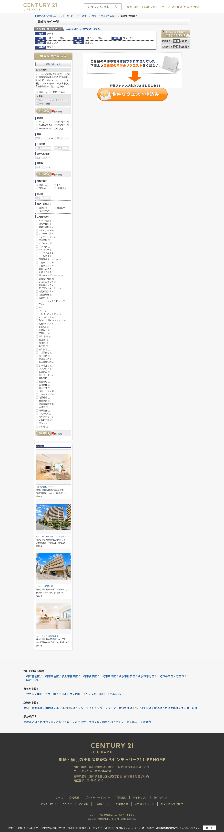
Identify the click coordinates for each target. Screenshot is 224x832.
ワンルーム (44, 122)
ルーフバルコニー (49, 253)
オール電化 (45, 256)
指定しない (44, 92)
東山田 (52, 694)
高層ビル (44, 372)
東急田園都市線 (33, 708)
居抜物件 (44, 384)
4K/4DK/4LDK (45, 128)
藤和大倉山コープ (45, 487)
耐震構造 (44, 401)
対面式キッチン (47, 285)
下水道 (43, 426)
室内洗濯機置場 (47, 404)
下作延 (111, 694)
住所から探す (132, 7)
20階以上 (44, 333)
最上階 (43, 340)
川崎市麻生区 (50, 676)
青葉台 (147, 722)
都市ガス (44, 423)
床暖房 (43, 298)
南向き (43, 343)
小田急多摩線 (143, 708)
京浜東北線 (172, 708)
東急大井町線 (189, 708)
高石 (121, 694)
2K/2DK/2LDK (45, 125)
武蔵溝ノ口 (30, 722)
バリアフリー (46, 417)
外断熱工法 (45, 420)
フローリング (46, 394)
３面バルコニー (47, 265)
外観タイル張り (47, 272)
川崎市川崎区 (31, 680)
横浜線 (158, 708)
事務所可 (44, 378)
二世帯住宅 (45, 352)
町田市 (180, 676)
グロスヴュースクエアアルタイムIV (53, 536)
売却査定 (67, 804)
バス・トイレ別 (47, 391)
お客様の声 (122, 804)
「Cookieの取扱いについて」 (167, 828)
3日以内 (42, 188)
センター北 (123, 722)
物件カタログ (161, 797)
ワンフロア (45, 368)
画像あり (43, 208)
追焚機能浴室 (46, 291)
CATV (43, 310)
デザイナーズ (46, 230)
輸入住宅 (44, 349)
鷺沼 (69, 722)
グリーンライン (106, 708)
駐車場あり (45, 365)
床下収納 (44, 356)
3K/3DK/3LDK (63, 125)
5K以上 (59, 128)
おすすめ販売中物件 (172, 804)
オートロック (46, 317)
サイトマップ (140, 797)
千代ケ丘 (28, 694)
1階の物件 (45, 336)
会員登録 (83, 804)
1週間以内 (61, 188)
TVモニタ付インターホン (52, 320)
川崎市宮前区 (31, 676)
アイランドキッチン (50, 288)
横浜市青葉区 (69, 676)
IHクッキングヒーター (51, 275)
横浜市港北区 (146, 676)
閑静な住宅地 (46, 227)
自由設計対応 (46, 362)
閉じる (209, 828)
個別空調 (44, 388)
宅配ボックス (46, 323)
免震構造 (44, 397)
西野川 (79, 694)
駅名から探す (149, 7)
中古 (63, 92)
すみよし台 (65, 694)
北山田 (136, 722)
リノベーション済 (49, 237)
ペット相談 (45, 220)
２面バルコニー (47, 262)
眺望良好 (44, 240)
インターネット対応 (50, 314)
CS (41, 304)
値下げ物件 (45, 103)
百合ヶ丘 (94, 722)
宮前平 (60, 722)
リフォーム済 (46, 233)
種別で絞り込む (53, 64)
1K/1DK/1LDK (63, 122)
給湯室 (43, 407)
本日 (58, 185)
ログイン (164, 7)
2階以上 (44, 327)
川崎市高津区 (108, 676)
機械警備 (44, 410)
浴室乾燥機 (45, 294)
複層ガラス (45, 359)
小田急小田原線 (65, 708)
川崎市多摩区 (89, 676)
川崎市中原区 (165, 676)
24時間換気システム (50, 259)
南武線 (49, 708)
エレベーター (46, 375)
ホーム (59, 797)
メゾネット (45, 243)
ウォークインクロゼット (52, 301)
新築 (55, 92)
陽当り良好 (45, 224)
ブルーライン (86, 708)
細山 (102, 694)
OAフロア (45, 413)
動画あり (61, 208)
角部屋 (43, 346)
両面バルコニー (47, 269)
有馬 (94, 694)
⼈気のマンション (144, 804)
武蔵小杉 (107, 722)
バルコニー (45, 249)
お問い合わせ (192, 7)
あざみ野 (80, 722)
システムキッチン (49, 282)
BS (41, 307)
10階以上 (44, 330)
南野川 (41, 694)
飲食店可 (44, 381)
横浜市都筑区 (127, 676)
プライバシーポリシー (97, 797)
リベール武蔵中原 (45, 586)
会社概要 (177, 7)
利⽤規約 (121, 797)
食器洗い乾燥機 (47, 278)
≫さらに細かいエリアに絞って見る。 (84, 29)
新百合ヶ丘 (47, 722)
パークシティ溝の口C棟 (48, 636)
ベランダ (44, 246)
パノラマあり (45, 211)
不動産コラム (102, 804)
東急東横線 (125, 708)
